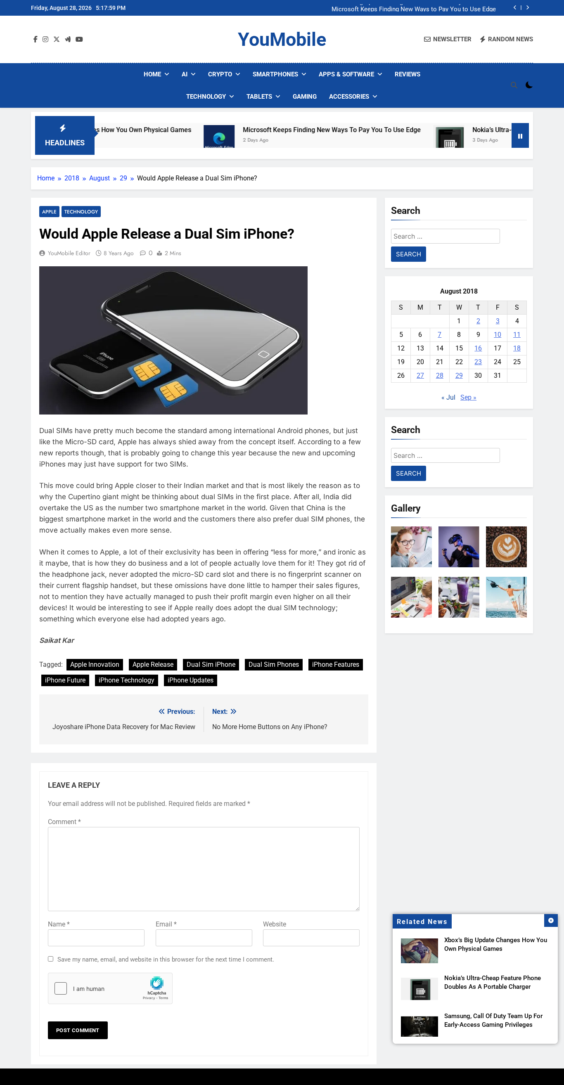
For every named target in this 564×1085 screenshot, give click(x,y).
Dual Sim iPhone (211, 664)
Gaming (305, 96)
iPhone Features (335, 664)
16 (478, 348)
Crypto (220, 74)
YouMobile (282, 39)
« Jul (448, 397)
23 (478, 362)
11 (517, 335)
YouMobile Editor (69, 253)
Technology (206, 96)
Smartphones (275, 74)
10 (497, 335)
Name (59, 924)
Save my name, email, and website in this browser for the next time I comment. (165, 959)
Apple (49, 211)
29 (459, 375)
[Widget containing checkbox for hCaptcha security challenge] (110, 988)
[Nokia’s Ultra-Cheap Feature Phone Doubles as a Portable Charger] (414, 140)
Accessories (349, 96)
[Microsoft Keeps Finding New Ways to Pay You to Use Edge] (184, 140)
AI (184, 74)
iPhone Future (65, 680)
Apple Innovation (94, 664)
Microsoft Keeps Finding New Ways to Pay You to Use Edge (414, 8)
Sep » (468, 397)
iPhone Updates (190, 680)
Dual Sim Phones (274, 664)
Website (274, 924)
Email (166, 924)
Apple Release (153, 664)
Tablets (259, 96)
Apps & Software (346, 74)
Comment (64, 822)
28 (439, 375)
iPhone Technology (126, 680)
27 (420, 375)
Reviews (407, 74)
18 (517, 348)
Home (152, 74)
